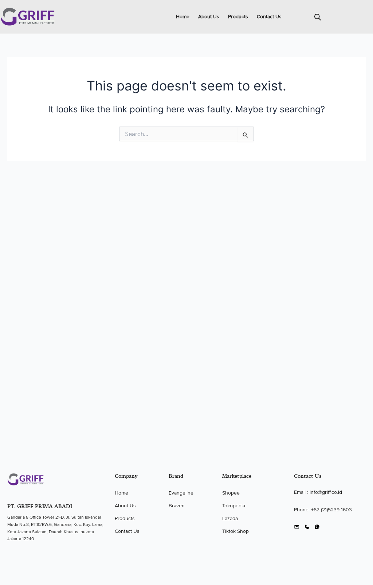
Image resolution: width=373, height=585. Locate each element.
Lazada (230, 518)
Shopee (231, 493)
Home (182, 16)
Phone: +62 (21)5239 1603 (323, 510)
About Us (208, 16)
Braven (177, 506)
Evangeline (181, 493)
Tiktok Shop (235, 531)
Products (238, 16)
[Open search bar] (317, 17)
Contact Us (269, 16)
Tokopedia (233, 506)
